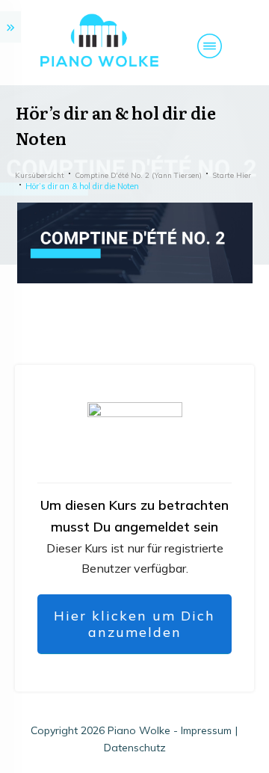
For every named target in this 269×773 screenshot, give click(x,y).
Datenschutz (135, 747)
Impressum (206, 730)
